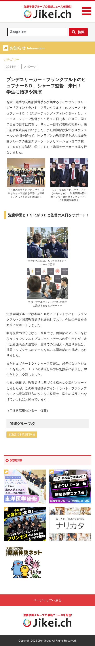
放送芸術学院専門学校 (22, 434)
